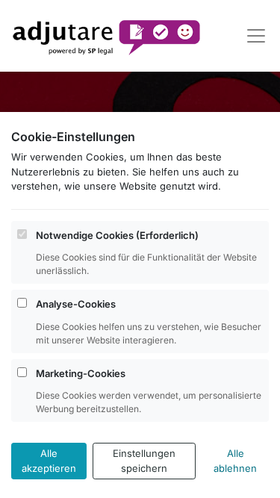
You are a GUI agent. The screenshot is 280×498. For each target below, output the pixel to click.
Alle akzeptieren (49, 460)
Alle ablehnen (235, 460)
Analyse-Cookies (76, 304)
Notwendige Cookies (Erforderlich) (117, 235)
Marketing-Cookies (80, 373)
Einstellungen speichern (144, 460)
